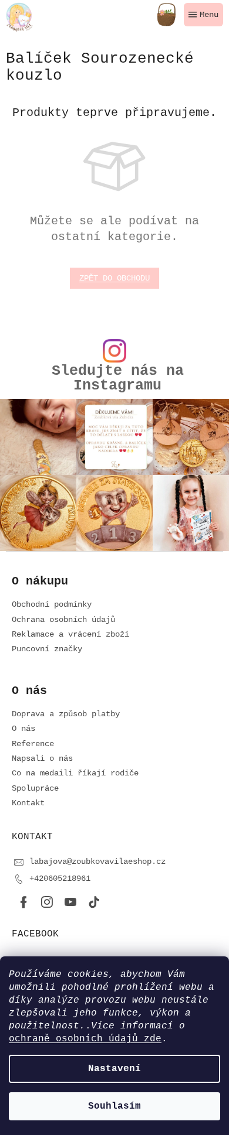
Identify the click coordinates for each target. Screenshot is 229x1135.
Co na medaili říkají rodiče (75, 773)
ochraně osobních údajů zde (85, 1039)
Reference (33, 743)
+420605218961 (59, 878)
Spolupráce (35, 788)
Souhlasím (114, 1106)
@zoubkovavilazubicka (94, 902)
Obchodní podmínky (52, 604)
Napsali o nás (42, 758)
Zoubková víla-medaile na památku (70, 902)
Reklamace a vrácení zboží (70, 634)
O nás (23, 728)
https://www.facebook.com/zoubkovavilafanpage (23, 902)
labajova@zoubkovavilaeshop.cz (97, 861)
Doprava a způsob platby (66, 714)
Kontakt (28, 803)
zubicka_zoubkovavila (47, 902)
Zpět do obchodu (114, 278)
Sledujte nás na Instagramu (118, 378)
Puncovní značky (47, 649)
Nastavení (114, 1069)
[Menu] (203, 14)
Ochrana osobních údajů (63, 619)
